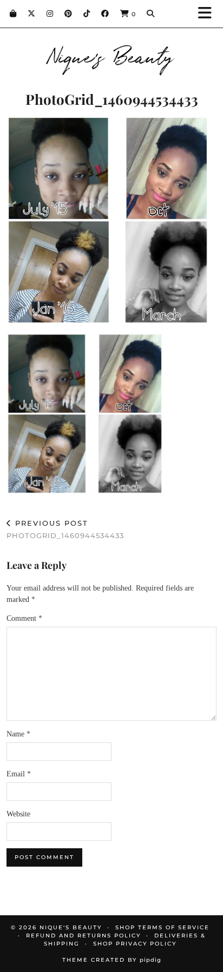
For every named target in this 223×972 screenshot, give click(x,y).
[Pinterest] (68, 13)
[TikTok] (86, 13)
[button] (208, 14)
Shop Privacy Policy (134, 943)
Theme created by (111, 959)
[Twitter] (32, 13)
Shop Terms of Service (162, 927)
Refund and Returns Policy (83, 935)
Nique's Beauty (112, 55)
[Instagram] (50, 13)
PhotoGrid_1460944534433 (65, 529)
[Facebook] (105, 13)
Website (18, 814)
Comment (24, 618)
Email (18, 774)
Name (18, 734)
